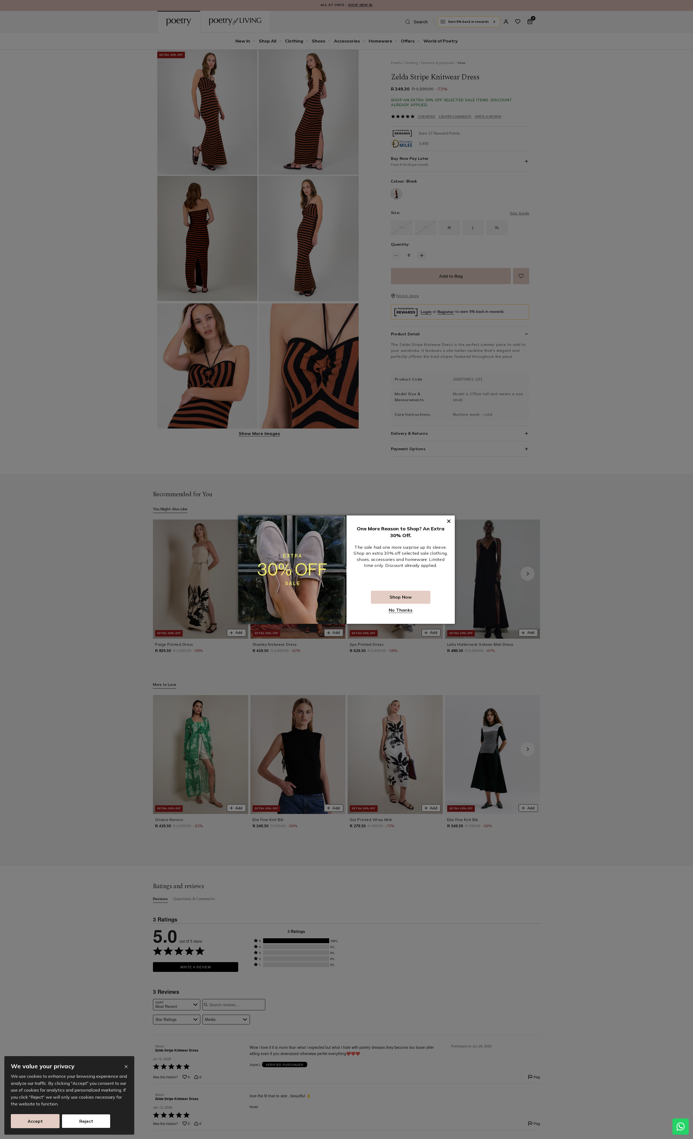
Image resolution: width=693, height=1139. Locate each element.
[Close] (126, 1067)
